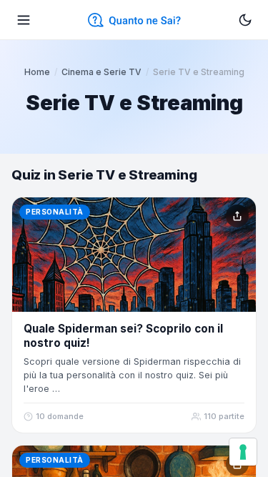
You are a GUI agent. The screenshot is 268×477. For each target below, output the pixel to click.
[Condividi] (237, 216)
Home (37, 72)
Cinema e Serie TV (101, 72)
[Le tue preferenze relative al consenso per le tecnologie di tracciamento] (243, 452)
